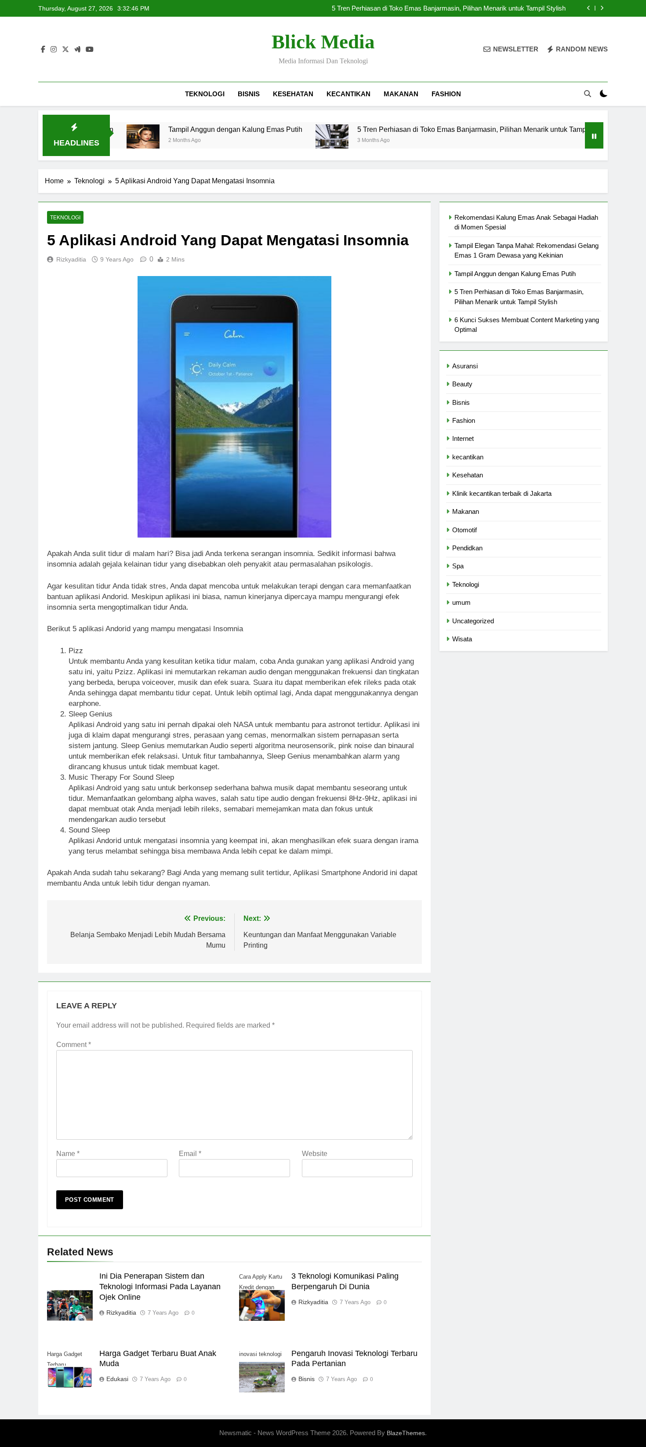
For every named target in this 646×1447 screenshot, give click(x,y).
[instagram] (53, 49)
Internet (463, 438)
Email (190, 1153)
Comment (73, 1044)
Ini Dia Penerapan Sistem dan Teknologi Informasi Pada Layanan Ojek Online (160, 1287)
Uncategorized (473, 621)
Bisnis (249, 94)
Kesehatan (293, 94)
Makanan (401, 94)
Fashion (446, 94)
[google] (77, 49)
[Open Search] (587, 93)
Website (314, 1153)
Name (68, 1153)
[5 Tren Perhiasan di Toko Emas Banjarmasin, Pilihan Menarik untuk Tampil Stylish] (287, 140)
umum (461, 602)
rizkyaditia (71, 259)
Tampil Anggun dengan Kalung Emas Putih (190, 129)
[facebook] (43, 49)
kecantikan (348, 94)
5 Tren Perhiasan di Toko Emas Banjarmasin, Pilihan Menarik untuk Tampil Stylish (449, 8)
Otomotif (464, 530)
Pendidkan (467, 548)
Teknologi (205, 94)
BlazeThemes (406, 1432)
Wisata (462, 639)
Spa (458, 566)
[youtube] (89, 49)
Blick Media (323, 42)
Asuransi (465, 366)
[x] (65, 49)
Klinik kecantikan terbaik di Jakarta (502, 493)
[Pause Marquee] (594, 135)
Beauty (462, 384)
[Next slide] (602, 8)
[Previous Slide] (589, 8)
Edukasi (117, 1378)
